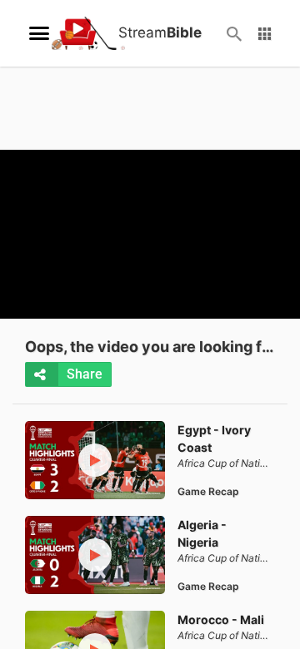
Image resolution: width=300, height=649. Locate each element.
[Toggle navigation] (39, 33)
